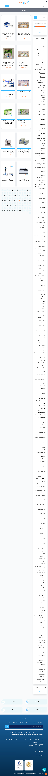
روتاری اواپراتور (42, 622)
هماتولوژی (43, 41)
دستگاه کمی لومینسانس (40, 253)
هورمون (43, 232)
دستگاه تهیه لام (42, 647)
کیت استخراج (42, 533)
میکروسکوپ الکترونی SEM (40, 217)
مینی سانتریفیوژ (42, 193)
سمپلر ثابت (43, 133)
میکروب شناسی (42, 283)
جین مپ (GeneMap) (41, 317)
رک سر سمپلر (42, 357)
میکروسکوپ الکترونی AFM (40, 275)
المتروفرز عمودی (42, 227)
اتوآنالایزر (43, 464)
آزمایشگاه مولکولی (41, 405)
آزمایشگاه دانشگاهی (41, 471)
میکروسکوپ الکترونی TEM (40, 130)
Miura (44, 442)
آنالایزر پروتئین (42, 660)
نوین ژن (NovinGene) (41, 178)
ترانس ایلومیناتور (41, 342)
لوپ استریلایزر (42, 657)
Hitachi (43, 196)
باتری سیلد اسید (42, 674)
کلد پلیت (43, 447)
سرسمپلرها (43, 285)
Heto (44, 422)
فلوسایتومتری (42, 513)
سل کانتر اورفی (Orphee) (40, 64)
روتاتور (43, 610)
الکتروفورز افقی (42, 140)
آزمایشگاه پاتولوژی (41, 371)
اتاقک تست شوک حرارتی (40, 258)
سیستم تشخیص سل (41, 612)
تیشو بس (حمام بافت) (40, 400)
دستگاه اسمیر (42, 563)
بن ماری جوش (42, 607)
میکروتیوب (43, 434)
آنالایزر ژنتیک (42, 681)
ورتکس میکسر (42, 582)
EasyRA (43, 315)
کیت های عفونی (42, 528)
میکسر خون (42, 592)
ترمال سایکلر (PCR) (41, 85)
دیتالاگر (43, 620)
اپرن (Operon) (42, 427)
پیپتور (43, 543)
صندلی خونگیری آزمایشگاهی (39, 615)
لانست (44, 605)
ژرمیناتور (43, 600)
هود (44, 499)
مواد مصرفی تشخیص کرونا (40, 153)
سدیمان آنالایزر (42, 298)
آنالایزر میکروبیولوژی (41, 575)
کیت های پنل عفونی (41, 80)
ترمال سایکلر (42, 124)
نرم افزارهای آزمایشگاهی (40, 486)
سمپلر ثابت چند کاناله (41, 225)
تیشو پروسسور (42, 322)
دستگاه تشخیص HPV (41, 572)
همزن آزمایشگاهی (41, 617)
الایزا (44, 403)
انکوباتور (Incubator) (41, 484)
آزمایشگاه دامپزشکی (41, 335)
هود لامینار (43, 106)
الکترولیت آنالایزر (41, 385)
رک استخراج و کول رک (41, 374)
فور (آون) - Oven (41, 493)
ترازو (44, 444)
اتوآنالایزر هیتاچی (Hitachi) (39, 67)
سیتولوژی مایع (42, 652)
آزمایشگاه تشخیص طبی (40, 330)
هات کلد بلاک (42, 585)
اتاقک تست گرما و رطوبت (40, 191)
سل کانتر (43, 518)
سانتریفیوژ (43, 90)
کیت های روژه (42, 526)
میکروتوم (43, 270)
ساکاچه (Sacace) (41, 82)
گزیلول (43, 116)
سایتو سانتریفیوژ (41, 104)
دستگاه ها (43, 44)
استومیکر (43, 632)
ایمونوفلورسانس (42, 669)
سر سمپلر (43, 308)
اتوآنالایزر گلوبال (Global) (40, 414)
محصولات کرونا (42, 278)
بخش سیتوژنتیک (41, 207)
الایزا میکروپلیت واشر (41, 642)
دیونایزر (43, 347)
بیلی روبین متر (42, 345)
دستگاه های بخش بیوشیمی (39, 437)
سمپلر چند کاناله (42, 350)
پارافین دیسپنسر (42, 365)
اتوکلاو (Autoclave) (41, 476)
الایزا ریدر (43, 230)
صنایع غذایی (42, 666)
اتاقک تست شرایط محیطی (40, 303)
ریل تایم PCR (42, 212)
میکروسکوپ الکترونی (41, 215)
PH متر (43, 551)
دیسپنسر (43, 590)
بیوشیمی (43, 145)
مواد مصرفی (42, 121)
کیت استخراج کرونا (41, 155)
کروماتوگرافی (42, 556)
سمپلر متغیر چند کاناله (40, 222)
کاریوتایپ (43, 577)
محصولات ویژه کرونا (41, 504)
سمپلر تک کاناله (42, 306)
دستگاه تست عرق (41, 650)
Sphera (43, 459)
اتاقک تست (43, 541)
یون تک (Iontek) (42, 360)
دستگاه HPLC (42, 676)
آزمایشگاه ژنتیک (42, 432)
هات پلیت (43, 429)
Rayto (44, 466)
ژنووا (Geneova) (42, 398)
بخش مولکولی (42, 119)
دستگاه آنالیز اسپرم (41, 679)
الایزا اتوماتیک (42, 521)
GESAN (43, 393)
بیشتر (40, 691)
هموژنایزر (43, 481)
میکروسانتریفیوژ (42, 255)
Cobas (43, 263)
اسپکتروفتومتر (42, 558)
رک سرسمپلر (42, 337)
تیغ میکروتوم (42, 205)
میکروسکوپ (42, 202)
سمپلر (44, 469)
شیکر (44, 587)
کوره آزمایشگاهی (41, 640)
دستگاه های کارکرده (41, 507)
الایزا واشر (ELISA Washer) (40, 167)
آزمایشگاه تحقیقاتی (41, 452)
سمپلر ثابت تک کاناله (41, 138)
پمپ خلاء (43, 625)
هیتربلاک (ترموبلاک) (41, 246)
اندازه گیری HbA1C (41, 548)
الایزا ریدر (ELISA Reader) (40, 69)
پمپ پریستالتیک (41, 655)
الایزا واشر (43, 143)
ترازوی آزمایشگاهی (41, 301)
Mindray (43, 109)
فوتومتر (43, 561)
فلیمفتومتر (43, 553)
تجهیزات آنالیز (42, 630)
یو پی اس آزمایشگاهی (40, 671)
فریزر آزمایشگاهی (41, 637)
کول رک (43, 395)
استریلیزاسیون (42, 332)
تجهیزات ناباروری (42, 570)
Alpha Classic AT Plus (40, 479)
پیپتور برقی (42, 101)
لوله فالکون (43, 408)
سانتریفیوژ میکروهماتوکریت (39, 111)
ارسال (7, 726)
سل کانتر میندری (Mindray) (39, 160)
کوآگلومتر (43, 523)
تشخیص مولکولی (41, 340)
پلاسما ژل (43, 635)
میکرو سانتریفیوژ (41, 260)
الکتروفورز (43, 449)
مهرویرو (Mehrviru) (41, 265)
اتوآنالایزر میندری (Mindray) (39, 244)
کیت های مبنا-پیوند (41, 180)
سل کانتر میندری (42, 59)
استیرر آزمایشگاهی (41, 645)
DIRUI (44, 355)
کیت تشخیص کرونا (41, 53)
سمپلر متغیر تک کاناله (40, 135)
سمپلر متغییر (42, 220)
